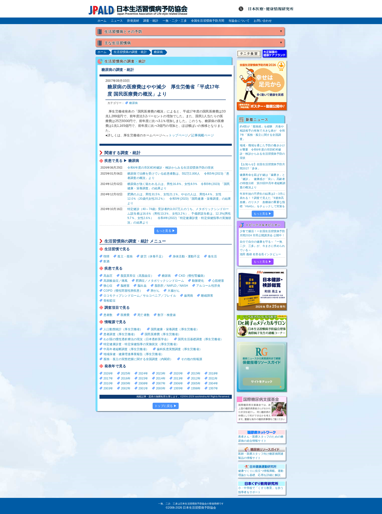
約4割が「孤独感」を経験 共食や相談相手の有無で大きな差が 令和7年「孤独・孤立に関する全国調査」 (262, 133)
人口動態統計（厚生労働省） (123, 329)
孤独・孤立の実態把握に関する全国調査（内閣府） (138, 359)
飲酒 (106, 261)
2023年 (161, 373)
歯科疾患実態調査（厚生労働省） (179, 349)
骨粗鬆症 (109, 300)
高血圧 (108, 275)
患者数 (108, 315)
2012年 (196, 378)
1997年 (213, 388)
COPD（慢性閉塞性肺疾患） (123, 290)
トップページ (178, 135)
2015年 (143, 378)
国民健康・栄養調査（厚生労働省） (175, 329)
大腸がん (174, 290)
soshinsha (201, 396)
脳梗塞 (125, 285)
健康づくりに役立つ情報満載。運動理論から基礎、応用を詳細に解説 (260, 473)
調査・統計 (150, 20)
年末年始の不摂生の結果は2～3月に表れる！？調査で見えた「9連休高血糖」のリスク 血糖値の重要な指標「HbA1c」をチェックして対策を (262, 200)
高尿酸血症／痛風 (115, 280)
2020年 (178, 373)
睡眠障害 (207, 295)
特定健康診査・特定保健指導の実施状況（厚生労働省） (141, 344)
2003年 (108, 388)
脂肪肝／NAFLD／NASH (171, 285)
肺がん (155, 290)
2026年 (108, 373)
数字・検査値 (167, 315)
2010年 (108, 383)
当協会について (238, 20)
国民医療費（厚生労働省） (163, 334)
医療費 (125, 315)
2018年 (213, 373)
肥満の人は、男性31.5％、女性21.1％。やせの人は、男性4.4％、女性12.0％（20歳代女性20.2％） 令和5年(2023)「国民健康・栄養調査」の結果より (179, 199)
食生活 (212, 256)
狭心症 (108, 285)
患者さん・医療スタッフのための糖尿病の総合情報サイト (260, 438)
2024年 (143, 373)
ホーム (102, 20)
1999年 (178, 388)
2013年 (178, 378)
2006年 (178, 383)
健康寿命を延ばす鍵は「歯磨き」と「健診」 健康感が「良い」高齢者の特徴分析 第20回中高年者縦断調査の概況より (262, 181)
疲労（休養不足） (152, 256)
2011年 (213, 378)
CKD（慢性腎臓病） (192, 275)
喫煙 (106, 256)
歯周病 (188, 295)
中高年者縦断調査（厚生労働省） (126, 349)
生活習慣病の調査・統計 (130, 52)
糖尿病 (158, 52)
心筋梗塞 (218, 280)
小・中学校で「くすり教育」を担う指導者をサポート (260, 490)
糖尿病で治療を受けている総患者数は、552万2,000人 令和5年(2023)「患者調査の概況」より (178, 176)
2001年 (143, 388)
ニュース (117, 20)
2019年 (196, 373)
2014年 (161, 378)
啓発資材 (133, 20)
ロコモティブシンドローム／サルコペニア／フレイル (139, 295)
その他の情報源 (191, 359)
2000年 (161, 388)
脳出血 (142, 285)
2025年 (126, 373)
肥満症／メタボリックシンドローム (160, 280)
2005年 (196, 383)
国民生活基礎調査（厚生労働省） (200, 339)
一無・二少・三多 (175, 20)
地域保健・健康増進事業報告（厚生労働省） (133, 354)
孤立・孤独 (125, 256)
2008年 (143, 383)
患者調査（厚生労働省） (120, 334)
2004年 (213, 383)
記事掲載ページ (202, 135)
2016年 (126, 378)
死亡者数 (143, 315)
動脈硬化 (198, 280)
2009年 (126, 383)
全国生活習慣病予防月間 (207, 20)
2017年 (108, 378)
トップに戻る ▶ (166, 405)
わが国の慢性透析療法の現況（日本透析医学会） (136, 339)
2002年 (126, 388)
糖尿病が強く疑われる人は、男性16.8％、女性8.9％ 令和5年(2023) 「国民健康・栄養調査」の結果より (178, 186)
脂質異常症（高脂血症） (137, 275)
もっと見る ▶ (165, 230)
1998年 (196, 388)
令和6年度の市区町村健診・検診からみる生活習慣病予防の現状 (170, 167)
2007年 (161, 383)
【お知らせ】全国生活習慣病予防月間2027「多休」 (262, 166)
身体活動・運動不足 (186, 256)
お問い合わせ (263, 20)
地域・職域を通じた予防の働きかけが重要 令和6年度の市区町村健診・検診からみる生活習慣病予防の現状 (262, 151)
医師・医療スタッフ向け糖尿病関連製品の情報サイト (260, 455)
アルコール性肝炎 (208, 285)
